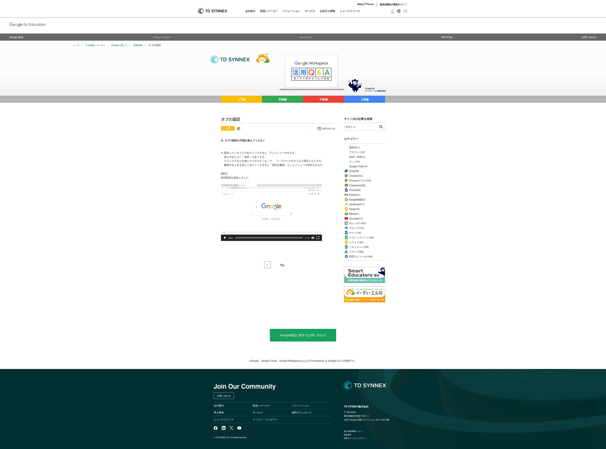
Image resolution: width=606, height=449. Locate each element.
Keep (354, 209)
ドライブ (356, 252)
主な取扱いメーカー (95, 45)
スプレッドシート (361, 237)
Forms (355, 190)
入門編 (242, 99)
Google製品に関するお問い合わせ (303, 335)
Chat (354, 171)
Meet (354, 213)
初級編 (283, 99)
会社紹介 (250, 11)
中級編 (324, 99)
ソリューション (291, 11)
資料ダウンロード (302, 412)
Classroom (357, 185)
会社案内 (219, 405)
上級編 (365, 99)
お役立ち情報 (327, 11)
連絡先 (354, 147)
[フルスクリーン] (317, 237)
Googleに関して (119, 45)
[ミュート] (312, 237)
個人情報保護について (353, 431)
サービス (310, 11)
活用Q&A (137, 45)
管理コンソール (361, 256)
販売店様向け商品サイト (392, 4)
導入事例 (219, 412)
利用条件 (347, 434)
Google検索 (357, 199)
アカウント (357, 152)
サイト (355, 233)
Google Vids (358, 166)
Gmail (354, 195)
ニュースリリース (350, 11)
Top (282, 265)
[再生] (225, 237)
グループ (356, 228)
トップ (76, 45)
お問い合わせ (589, 37)
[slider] (269, 238)
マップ (354, 161)
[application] (271, 212)
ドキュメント (359, 247)
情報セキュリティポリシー (355, 438)
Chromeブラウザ (360, 180)
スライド (356, 242)
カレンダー (357, 223)
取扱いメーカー (269, 11)
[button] (271, 212)
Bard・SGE (357, 157)
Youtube (356, 218)
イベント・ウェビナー (265, 419)
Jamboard (357, 204)
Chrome (355, 176)
